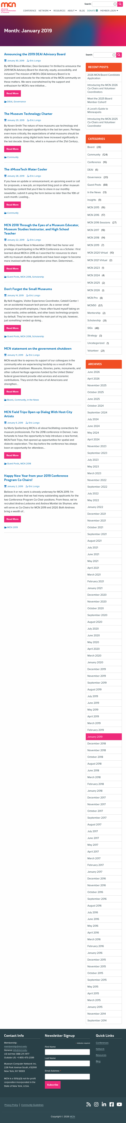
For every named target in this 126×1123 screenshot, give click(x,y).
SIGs (90, 328)
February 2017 (95, 865)
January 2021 (94, 588)
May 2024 (93, 432)
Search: (88, 4)
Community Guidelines (32, 1105)
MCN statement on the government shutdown (37, 349)
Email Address (53, 1071)
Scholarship (38, 276)
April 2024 (93, 439)
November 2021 (96, 520)
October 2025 (95, 392)
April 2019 (93, 716)
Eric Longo (35, 60)
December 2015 (96, 959)
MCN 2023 (93, 267)
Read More (13, 94)
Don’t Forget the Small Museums (28, 289)
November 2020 (96, 601)
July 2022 (93, 493)
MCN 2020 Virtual (97, 252)
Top (119, 1112)
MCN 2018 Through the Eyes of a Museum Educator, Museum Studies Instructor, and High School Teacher (41, 229)
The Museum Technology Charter (28, 114)
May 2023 (93, 466)
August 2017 (94, 824)
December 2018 (96, 743)
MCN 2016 (93, 215)
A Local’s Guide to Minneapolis (97, 110)
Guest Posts (13, 276)
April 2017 (93, 851)
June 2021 (93, 554)
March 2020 (94, 655)
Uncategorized (95, 343)
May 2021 (92, 561)
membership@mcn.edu (15, 1046)
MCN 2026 (93, 290)
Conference (94, 162)
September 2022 (97, 486)
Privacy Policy (11, 1105)
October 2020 (95, 608)
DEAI (9, 101)
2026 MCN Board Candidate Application (103, 76)
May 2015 (92, 986)
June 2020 (93, 635)
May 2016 (92, 925)
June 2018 (93, 770)
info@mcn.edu (20, 1050)
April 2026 (93, 378)
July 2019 (92, 696)
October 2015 (95, 973)
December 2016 (96, 878)
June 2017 (93, 838)
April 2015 (93, 993)
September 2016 (97, 899)
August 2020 (94, 622)
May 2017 (92, 844)
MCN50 (91, 305)
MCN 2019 (12, 527)
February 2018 (95, 784)
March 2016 (94, 939)
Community (12, 157)
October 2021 (95, 527)
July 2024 (92, 419)
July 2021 (92, 547)
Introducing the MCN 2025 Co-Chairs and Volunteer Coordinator (102, 122)
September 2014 (96, 1020)
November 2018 (96, 750)
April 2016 (93, 932)
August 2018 (94, 763)
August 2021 (94, 540)
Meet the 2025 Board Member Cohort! (99, 100)
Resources (101, 1055)
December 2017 (96, 797)
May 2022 (93, 500)
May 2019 (92, 709)
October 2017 (95, 811)
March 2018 (94, 777)
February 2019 (95, 730)
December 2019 (96, 669)
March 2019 (94, 723)
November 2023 (96, 446)
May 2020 (93, 642)
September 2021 (97, 534)
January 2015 (94, 1007)
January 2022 (95, 507)
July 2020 (93, 628)
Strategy (92, 335)
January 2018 (94, 790)
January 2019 (94, 736)
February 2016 (95, 946)
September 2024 (97, 412)
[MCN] (8, 7)
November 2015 (96, 966)
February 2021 (95, 581)
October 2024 (95, 405)
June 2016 (93, 919)
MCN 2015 (93, 207)
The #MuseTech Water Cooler (25, 170)
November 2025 (96, 385)
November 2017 (96, 804)
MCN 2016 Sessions (98, 222)
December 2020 (96, 594)
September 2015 (97, 980)
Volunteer (93, 350)
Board (10, 399)
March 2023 (94, 473)
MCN (72, 1116)
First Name (50, 1046)
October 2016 (95, 892)
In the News (33, 399)
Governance (20, 101)
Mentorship (93, 313)
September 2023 (97, 453)
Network (100, 1049)
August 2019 (94, 689)
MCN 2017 (93, 230)
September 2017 (96, 817)
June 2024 (93, 426)
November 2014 (96, 1013)
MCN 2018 (25, 276)
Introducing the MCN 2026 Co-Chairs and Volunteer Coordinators (102, 88)
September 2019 (97, 682)
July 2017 (92, 831)
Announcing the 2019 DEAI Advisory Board (34, 54)
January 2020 (95, 662)
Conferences (102, 1042)
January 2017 (94, 871)
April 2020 (93, 648)
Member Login (108, 10)
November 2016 (96, 885)
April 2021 (93, 568)
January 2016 (94, 953)
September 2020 (97, 615)
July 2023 (92, 459)
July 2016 (92, 912)
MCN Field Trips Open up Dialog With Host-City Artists (38, 414)
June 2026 (93, 372)
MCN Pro (92, 298)
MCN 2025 (93, 283)
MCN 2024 (93, 275)
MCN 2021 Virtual (97, 260)
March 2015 (94, 1000)
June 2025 (93, 399)
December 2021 (96, 513)
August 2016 (94, 905)
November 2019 (96, 676)
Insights (91, 200)
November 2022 (96, 480)
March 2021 (94, 574)
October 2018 (95, 757)
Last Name (50, 1058)
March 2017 (93, 858)
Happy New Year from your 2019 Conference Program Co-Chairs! (36, 478)
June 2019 (93, 703)
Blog (98, 1061)
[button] (115, 4)
